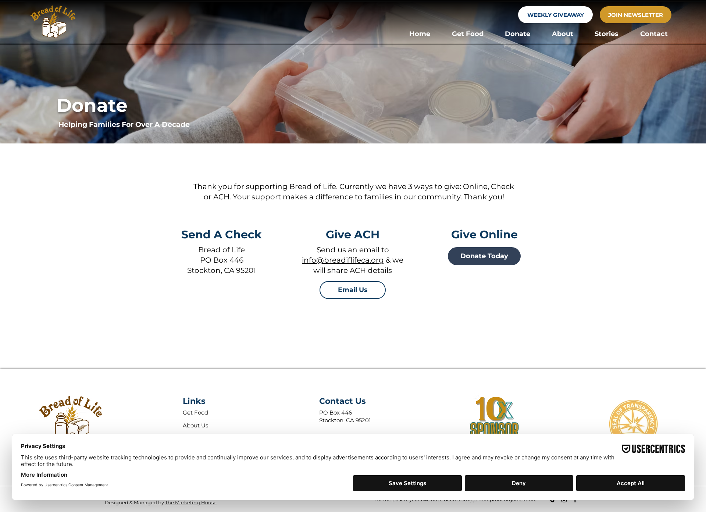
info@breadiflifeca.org (343, 260)
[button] (467, 33)
